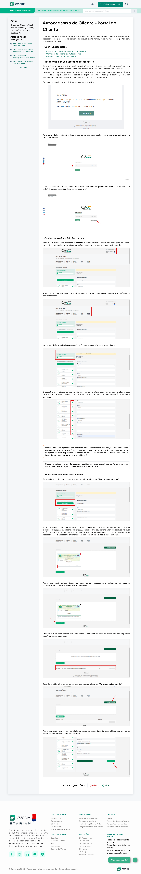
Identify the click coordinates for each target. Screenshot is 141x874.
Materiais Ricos (58, 841)
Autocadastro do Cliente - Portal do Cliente (23, 44)
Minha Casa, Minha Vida (90, 824)
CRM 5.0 (54, 824)
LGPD (109, 818)
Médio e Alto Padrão (88, 818)
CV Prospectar (85, 838)
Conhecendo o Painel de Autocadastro (63, 54)
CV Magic (83, 852)
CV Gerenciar (85, 846)
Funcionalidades (87, 854)
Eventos (54, 838)
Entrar (127, 4)
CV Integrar (84, 849)
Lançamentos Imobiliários (91, 827)
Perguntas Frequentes (117, 824)
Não (94, 785)
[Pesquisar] (134, 11)
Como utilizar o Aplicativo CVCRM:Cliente (23, 62)
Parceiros (55, 846)
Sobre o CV (56, 818)
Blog (53, 843)
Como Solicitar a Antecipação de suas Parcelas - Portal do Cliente (24, 56)
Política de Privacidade (118, 827)
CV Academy (56, 827)
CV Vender (84, 841)
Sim (107, 785)
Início (91, 4)
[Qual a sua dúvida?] (135, 860)
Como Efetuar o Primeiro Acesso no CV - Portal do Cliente (23, 50)
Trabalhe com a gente (60, 829)
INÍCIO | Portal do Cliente (20, 11)
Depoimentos (57, 821)
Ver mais (23, 67)
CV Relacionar (85, 843)
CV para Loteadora (87, 821)
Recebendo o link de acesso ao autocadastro (66, 51)
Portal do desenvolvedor (111, 4)
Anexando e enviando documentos (61, 56)
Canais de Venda (58, 849)
